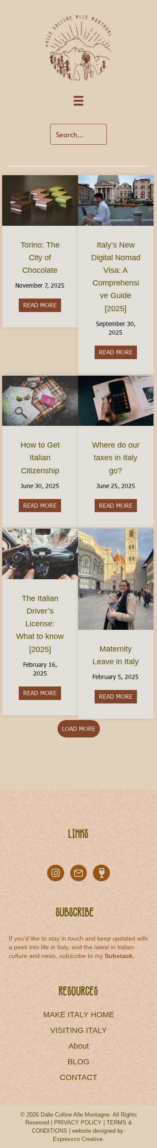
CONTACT (78, 1077)
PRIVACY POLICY (78, 1122)
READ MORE (42, 305)
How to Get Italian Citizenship (40, 458)
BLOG (78, 1061)
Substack (119, 955)
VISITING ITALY (78, 1030)
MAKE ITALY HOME (78, 1014)
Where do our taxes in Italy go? (116, 458)
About (78, 1046)
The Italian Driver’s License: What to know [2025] (40, 624)
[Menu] (78, 101)
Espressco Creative (77, 1139)
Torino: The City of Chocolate (40, 258)
